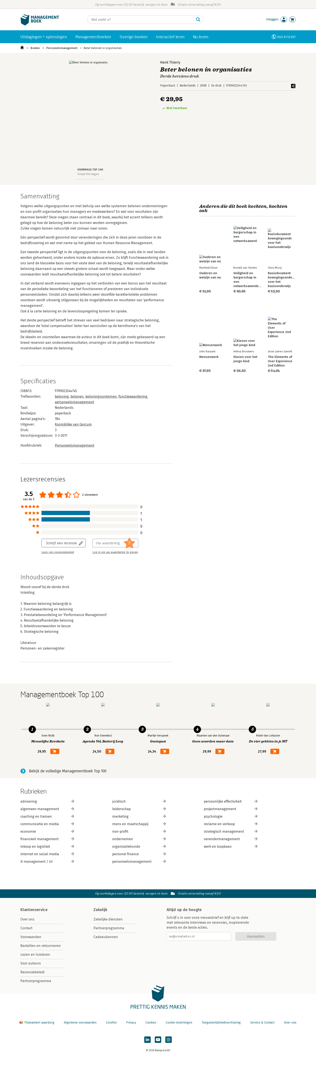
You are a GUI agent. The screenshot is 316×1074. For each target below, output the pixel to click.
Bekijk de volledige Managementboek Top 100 (67, 771)
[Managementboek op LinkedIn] (147, 1039)
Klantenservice (34, 909)
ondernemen (122, 839)
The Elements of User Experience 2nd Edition (280, 361)
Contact (26, 928)
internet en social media (39, 854)
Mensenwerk (209, 357)
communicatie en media (39, 824)
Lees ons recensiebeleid (57, 552)
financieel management (39, 839)
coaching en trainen (36, 816)
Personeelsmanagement (61, 48)
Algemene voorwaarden (80, 1022)
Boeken (35, 48)
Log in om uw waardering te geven (115, 552)
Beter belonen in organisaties (103, 48)
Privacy (131, 1022)
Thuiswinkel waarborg (39, 1022)
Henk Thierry (170, 62)
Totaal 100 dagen (88, 174)
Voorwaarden (30, 937)
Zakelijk (100, 909)
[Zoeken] (198, 19)
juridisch (119, 801)
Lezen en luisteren (35, 954)
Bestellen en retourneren (40, 946)
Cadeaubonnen (106, 937)
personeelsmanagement (74, 402)
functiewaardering (132, 396)
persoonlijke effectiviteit (223, 801)
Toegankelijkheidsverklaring (221, 1022)
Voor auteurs (30, 963)
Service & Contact (262, 1022)
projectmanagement (220, 809)
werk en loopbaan (218, 846)
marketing (120, 816)
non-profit (120, 831)
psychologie (213, 816)
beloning (62, 396)
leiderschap (121, 809)
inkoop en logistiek (35, 846)
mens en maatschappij (130, 824)
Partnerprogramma (35, 981)
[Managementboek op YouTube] (158, 1039)
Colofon (111, 1022)
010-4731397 (286, 37)
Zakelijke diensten (108, 919)
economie (28, 831)
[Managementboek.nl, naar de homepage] (39, 24)
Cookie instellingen (179, 1022)
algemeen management (39, 809)
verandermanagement (222, 839)
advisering (28, 801)
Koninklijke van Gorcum (73, 424)
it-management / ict (36, 862)
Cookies (151, 1022)
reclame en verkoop (219, 824)
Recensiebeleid (32, 972)
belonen (77, 396)
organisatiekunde (126, 846)
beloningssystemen (101, 396)
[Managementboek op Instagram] (168, 1039)
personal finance (125, 854)
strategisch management (224, 831)
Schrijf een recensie (61, 543)
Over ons (27, 919)
